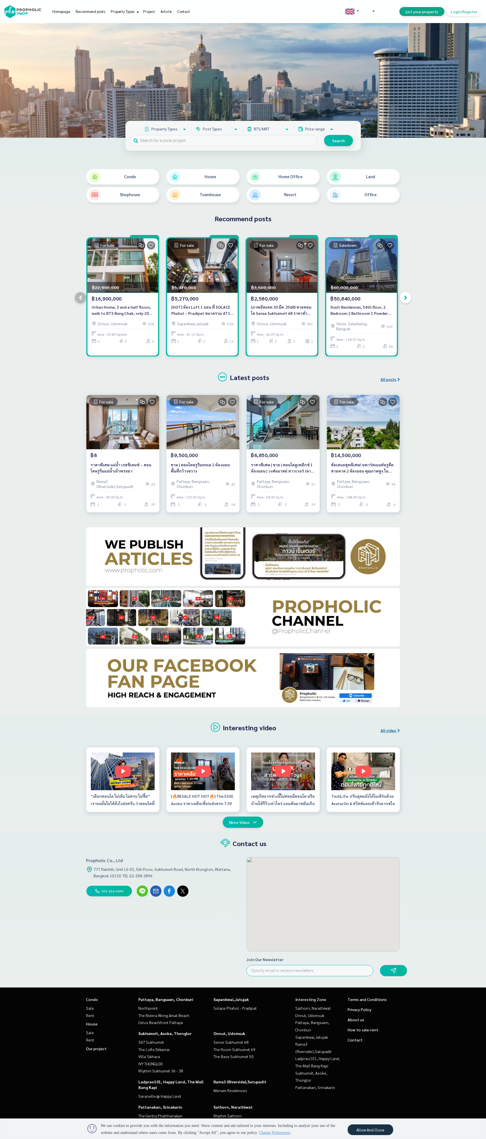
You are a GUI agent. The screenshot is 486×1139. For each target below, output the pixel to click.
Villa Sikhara (149, 1056)
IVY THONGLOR (150, 1063)
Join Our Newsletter (265, 959)
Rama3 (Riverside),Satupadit (239, 1081)
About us (356, 1019)
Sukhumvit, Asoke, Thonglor (165, 1033)
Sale (90, 1008)
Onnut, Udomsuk (229, 1033)
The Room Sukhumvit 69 (234, 1049)
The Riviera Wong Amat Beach (163, 1015)
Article (166, 11)
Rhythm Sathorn (227, 1115)
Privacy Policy (360, 1009)
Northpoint (148, 1008)
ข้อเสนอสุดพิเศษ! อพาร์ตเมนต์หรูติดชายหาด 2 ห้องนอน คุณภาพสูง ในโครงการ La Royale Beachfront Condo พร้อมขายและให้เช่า (362, 468)
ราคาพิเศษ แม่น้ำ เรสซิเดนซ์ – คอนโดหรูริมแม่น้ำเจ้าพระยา (121, 468)
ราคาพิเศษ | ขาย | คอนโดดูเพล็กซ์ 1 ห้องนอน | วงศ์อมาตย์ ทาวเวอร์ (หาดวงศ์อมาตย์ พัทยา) (282, 468)
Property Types (123, 11)
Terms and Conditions (367, 999)
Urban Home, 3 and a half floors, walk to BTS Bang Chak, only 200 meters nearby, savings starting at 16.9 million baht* (121, 310)
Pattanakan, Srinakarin (160, 1106)
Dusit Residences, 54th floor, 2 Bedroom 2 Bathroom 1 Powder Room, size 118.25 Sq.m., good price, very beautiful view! (359, 310)
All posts (388, 379)
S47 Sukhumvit (151, 1042)
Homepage (61, 11)
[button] (477, 80)
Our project (96, 1048)
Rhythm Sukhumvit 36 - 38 (160, 1070)
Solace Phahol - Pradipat (235, 1008)
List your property (422, 11)
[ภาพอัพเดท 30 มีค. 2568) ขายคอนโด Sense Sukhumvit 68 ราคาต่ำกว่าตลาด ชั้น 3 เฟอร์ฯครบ (281, 310)
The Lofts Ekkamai (154, 1049)
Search (338, 140)
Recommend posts (90, 11)
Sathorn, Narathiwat (233, 1106)
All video (388, 730)
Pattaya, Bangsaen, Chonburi (165, 999)
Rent (90, 1015)
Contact (183, 11)
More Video (239, 822)
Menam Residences (230, 1090)
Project (149, 11)
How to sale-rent (363, 1029)
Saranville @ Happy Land (159, 1096)
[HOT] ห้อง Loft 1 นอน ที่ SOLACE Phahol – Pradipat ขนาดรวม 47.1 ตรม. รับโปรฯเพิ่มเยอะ (200, 310)
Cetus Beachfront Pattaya (160, 1022)
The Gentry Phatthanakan (160, 1115)
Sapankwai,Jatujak (231, 999)
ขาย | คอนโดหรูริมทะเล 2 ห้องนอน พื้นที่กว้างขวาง (200, 468)
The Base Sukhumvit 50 (233, 1056)
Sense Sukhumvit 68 (231, 1042)
